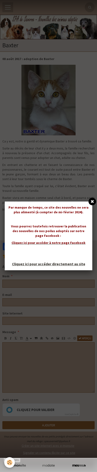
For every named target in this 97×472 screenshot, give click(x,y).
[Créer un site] (18, 465)
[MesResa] (79, 465)
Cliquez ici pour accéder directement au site (48, 264)
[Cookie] (9, 462)
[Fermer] (92, 201)
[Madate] (48, 465)
